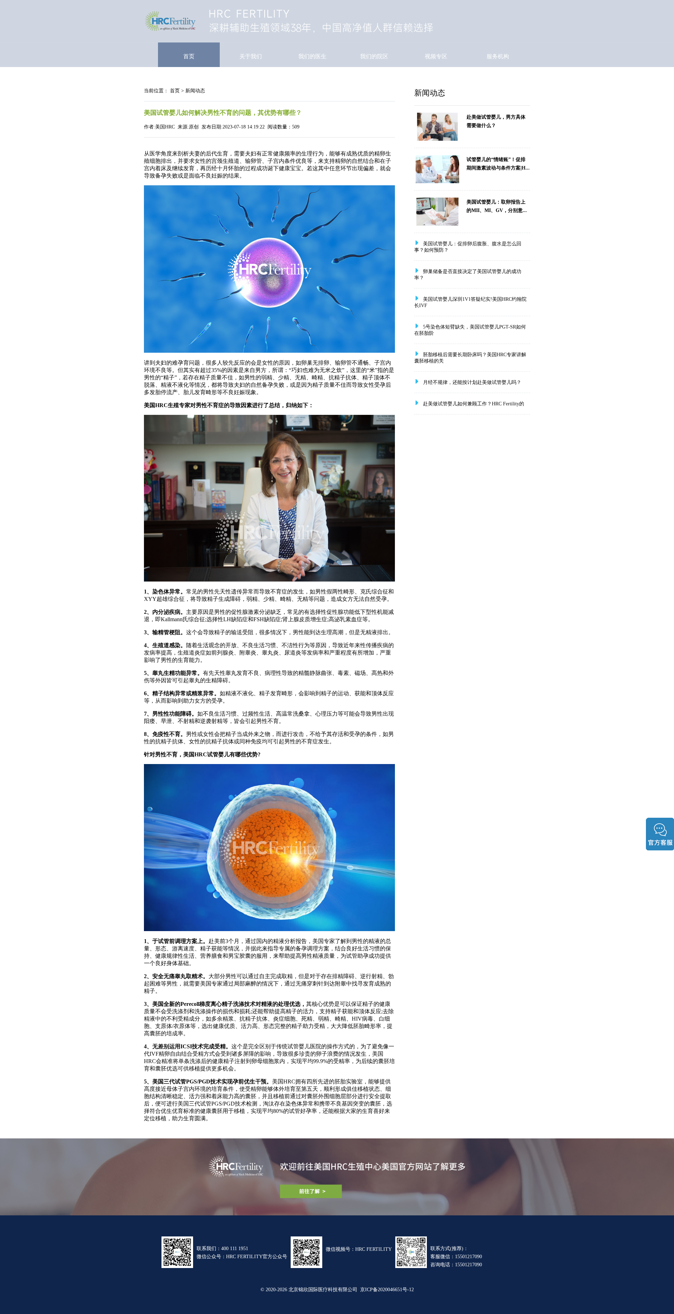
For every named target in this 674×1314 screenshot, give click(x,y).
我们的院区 (374, 56)
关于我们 (250, 56)
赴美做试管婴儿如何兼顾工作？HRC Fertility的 (473, 403)
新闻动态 (195, 90)
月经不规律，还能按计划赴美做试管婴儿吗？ (472, 382)
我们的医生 (312, 56)
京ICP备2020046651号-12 (387, 1289)
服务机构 (498, 56)
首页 (188, 56)
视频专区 (436, 56)
